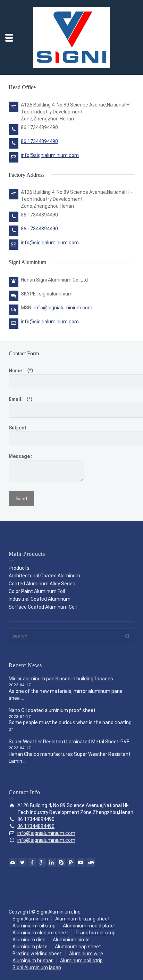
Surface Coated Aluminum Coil (43, 607)
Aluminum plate (30, 946)
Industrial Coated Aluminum (39, 599)
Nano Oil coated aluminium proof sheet (52, 710)
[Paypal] (71, 862)
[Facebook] (32, 862)
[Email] (13, 862)
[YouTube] (81, 862)
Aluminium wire (86, 953)
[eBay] (90, 862)
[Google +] (42, 862)
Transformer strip (95, 932)
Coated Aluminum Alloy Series (42, 583)
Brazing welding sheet (37, 953)
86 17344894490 (39, 141)
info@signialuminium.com (50, 155)
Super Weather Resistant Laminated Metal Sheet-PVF (69, 741)
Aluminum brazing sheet (82, 919)
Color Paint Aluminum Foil (37, 591)
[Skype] (61, 862)
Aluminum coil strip (81, 960)
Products (19, 568)
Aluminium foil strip (34, 925)
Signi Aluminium (30, 919)
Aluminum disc (28, 939)
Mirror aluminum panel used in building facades (61, 678)
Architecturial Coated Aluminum (44, 575)
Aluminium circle (71, 939)
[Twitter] (22, 862)
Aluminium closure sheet (40, 932)
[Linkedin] (52, 862)
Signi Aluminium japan (36, 967)
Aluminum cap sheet (78, 946)
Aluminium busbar (32, 960)
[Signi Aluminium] (71, 37)
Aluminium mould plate (88, 925)
